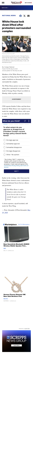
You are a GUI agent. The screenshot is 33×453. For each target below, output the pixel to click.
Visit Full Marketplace (23, 224)
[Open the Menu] (3, 2)
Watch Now (28, 2)
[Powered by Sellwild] (26, 328)
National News (9, 15)
